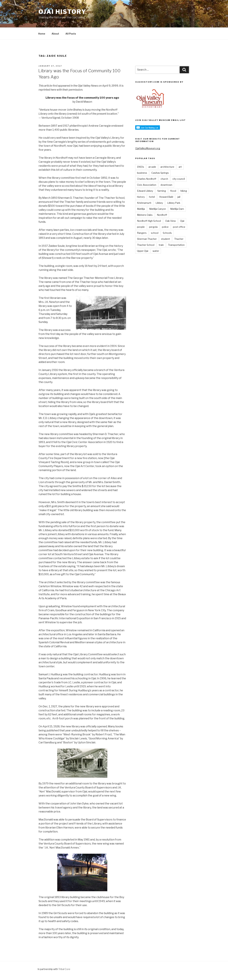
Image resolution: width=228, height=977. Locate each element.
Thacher (178, 238)
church (164, 178)
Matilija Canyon (157, 208)
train (161, 244)
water (156, 250)
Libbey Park (173, 202)
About (55, 33)
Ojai (182, 220)
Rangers (142, 232)
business (142, 172)
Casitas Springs (160, 172)
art (180, 166)
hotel (152, 196)
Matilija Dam (177, 208)
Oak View (170, 220)
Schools (167, 232)
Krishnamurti (144, 202)
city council (178, 178)
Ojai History (62, 11)
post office (179, 226)
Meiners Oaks (145, 214)
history (141, 196)
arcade (152, 166)
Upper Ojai (142, 250)
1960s (140, 166)
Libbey (159, 202)
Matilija (141, 208)
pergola (153, 226)
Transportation (176, 244)
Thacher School (145, 244)
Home (41, 33)
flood (173, 190)
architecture (167, 166)
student (165, 238)
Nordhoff (162, 214)
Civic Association (146, 184)
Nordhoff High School (149, 220)
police (165, 226)
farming (161, 190)
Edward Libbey (145, 190)
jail (178, 196)
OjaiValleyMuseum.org (147, 148)
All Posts (70, 33)
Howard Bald (166, 196)
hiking (183, 190)
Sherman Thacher (147, 238)
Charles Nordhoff (146, 178)
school (154, 232)
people (141, 226)
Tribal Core (64, 969)
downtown (166, 184)
